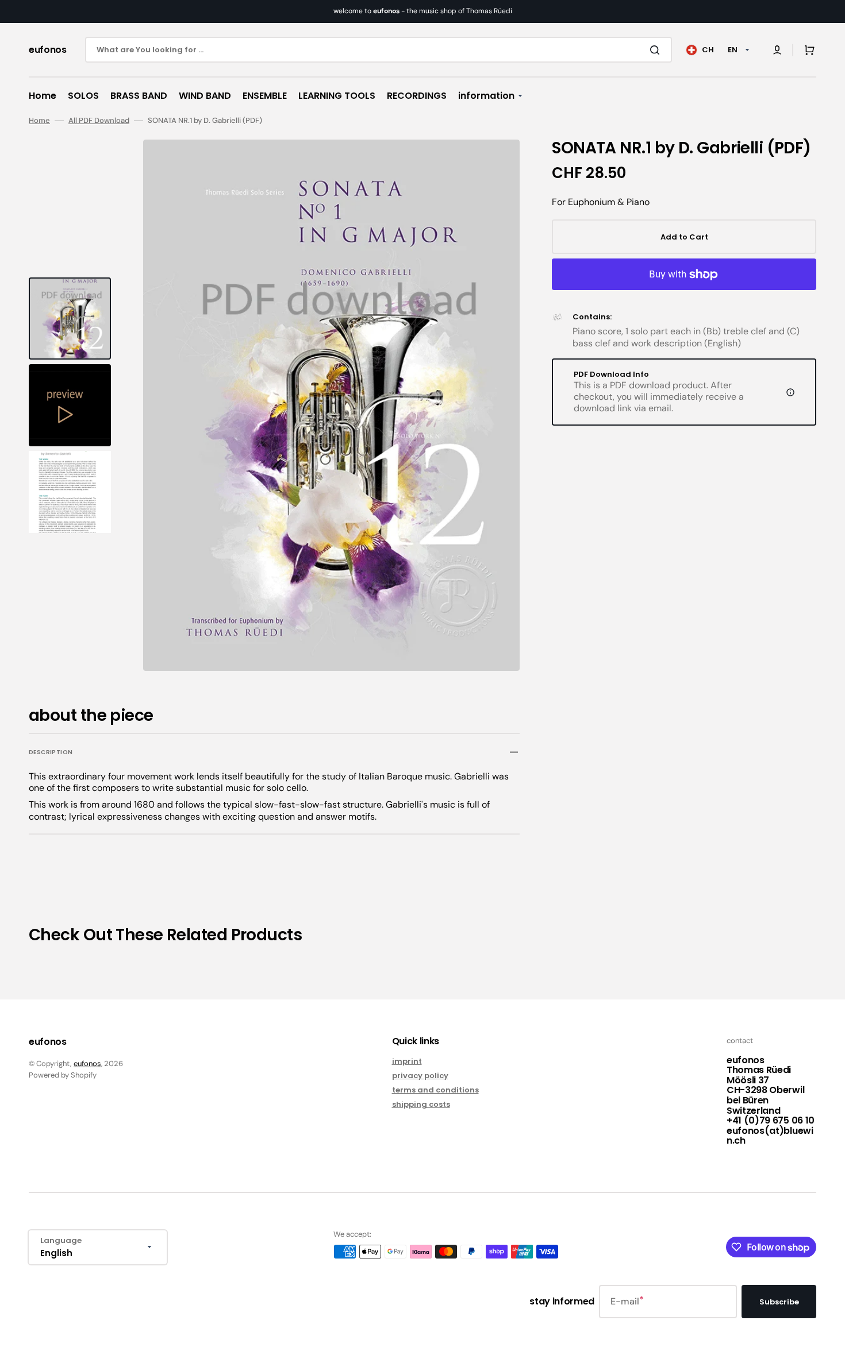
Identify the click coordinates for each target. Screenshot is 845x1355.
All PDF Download (98, 120)
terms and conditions (435, 1089)
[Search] (657, 50)
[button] (777, 50)
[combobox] (378, 50)
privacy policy (420, 1075)
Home (39, 120)
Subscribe (779, 1301)
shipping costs (421, 1104)
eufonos (87, 1063)
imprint (407, 1062)
